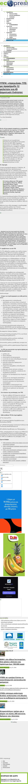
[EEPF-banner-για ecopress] (14, 649)
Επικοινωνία (6, 767)
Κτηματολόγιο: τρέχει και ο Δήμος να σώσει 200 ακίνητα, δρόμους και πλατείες (13, 713)
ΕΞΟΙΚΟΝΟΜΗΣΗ (13, 24)
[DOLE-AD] (14, 576)
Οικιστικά (10, 96)
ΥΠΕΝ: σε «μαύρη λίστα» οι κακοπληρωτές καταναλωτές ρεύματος (13, 679)
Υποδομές (9, 50)
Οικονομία (15, 96)
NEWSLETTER (10, 40)
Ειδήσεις (2, 685)
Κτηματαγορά (3, 96)
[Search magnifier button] (1, 469)
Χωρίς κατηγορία (4, 667)
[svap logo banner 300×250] (11, 616)
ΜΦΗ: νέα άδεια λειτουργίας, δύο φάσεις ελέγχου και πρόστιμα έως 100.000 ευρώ (13, 661)
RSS (4, 761)
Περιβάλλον (21, 96)
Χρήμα (8, 70)
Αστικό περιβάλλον (5, 719)
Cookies (5, 766)
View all (11, 650)
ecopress (5, 762)
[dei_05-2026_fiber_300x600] (11, 532)
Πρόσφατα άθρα (4, 650)
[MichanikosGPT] (9, 598)
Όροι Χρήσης (6, 764)
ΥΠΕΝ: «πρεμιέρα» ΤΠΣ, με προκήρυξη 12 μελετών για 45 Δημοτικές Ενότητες (13, 88)
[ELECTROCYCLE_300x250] (11, 489)
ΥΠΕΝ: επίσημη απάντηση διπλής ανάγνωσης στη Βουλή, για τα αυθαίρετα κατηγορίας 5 (13, 695)
